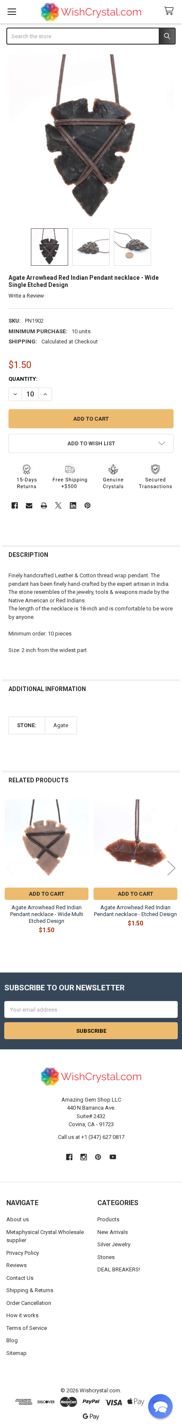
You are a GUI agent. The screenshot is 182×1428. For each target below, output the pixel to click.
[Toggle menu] (11, 11)
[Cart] (170, 11)
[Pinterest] (87, 505)
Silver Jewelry (113, 1244)
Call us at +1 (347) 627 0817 (91, 1137)
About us (17, 1219)
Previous (10, 868)
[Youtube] (113, 1157)
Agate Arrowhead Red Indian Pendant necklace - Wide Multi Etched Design (46, 914)
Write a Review (26, 295)
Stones (106, 1257)
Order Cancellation (28, 1303)
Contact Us (19, 1278)
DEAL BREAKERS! (118, 1269)
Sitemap (16, 1353)
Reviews (16, 1265)
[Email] (29, 505)
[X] (58, 505)
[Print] (44, 505)
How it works (22, 1315)
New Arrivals (112, 1232)
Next (171, 868)
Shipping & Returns (29, 1290)
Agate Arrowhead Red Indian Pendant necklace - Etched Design (135, 910)
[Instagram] (83, 1157)
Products (108, 1219)
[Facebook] (14, 505)
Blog (12, 1340)
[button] (91, 443)
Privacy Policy (22, 1253)
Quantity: (23, 379)
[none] (91, 137)
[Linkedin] (73, 505)
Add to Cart (46, 894)
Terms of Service (26, 1328)
